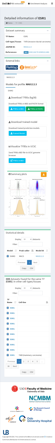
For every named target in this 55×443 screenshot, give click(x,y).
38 (8, 366)
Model (10, 250)
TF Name (9, 301)
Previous (21, 262)
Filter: (15, 244)
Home (10, 23)
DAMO (10, 90)
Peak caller (24, 250)
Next (35, 262)
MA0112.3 (28, 47)
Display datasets (27, 239)
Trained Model (19, 133)
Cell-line (22, 302)
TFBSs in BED (18, 109)
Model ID (40, 250)
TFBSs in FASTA (36, 109)
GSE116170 (33, 52)
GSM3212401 (44, 52)
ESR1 (12, 308)
